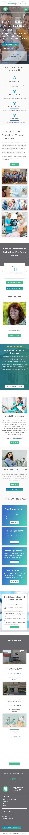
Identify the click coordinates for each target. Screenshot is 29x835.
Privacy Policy (23, 833)
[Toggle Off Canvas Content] (26, 9)
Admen (17, 833)
